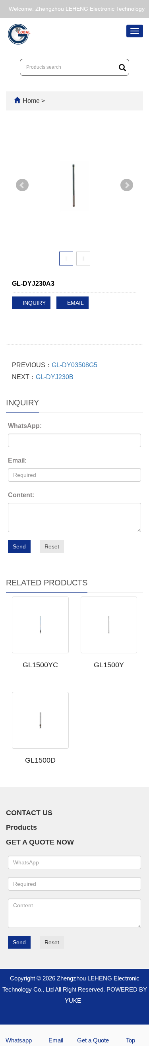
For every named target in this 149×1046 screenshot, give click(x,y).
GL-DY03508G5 (74, 365)
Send (19, 546)
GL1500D (40, 760)
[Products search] (122, 67)
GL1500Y (109, 665)
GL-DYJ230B (55, 377)
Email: (17, 460)
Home (31, 100)
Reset (52, 546)
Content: (21, 495)
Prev (22, 185)
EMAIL (75, 303)
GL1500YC (40, 665)
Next (126, 185)
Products (21, 827)
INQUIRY (33, 303)
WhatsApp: (25, 425)
